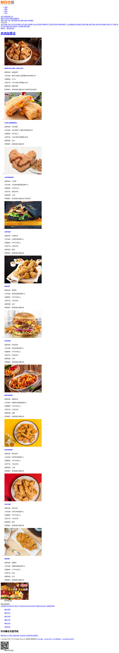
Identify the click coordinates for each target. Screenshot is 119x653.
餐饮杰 (3, 28)
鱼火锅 (98, 24)
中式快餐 (20, 26)
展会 (5, 11)
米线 (90, 24)
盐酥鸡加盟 (7, 558)
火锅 (5, 20)
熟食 (59, 24)
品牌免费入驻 (8, 16)
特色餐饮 (30, 20)
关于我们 (10, 635)
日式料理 (51, 24)
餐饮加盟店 (10, 28)
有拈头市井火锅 (28, 606)
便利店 (15, 26)
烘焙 (25, 20)
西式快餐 (27, 26)
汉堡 (22, 24)
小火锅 (68, 24)
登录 (2, 16)
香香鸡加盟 (7, 286)
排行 (5, 13)
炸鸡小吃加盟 (7, 504)
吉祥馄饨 (4, 606)
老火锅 (34, 24)
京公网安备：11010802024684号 (63, 639)
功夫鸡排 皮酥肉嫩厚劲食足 (10, 122)
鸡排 (25, 24)
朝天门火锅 (18, 606)
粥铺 (7, 26)
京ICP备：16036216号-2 (45, 639)
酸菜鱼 (73, 24)
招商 (5, 7)
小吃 (8, 20)
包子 (111, 24)
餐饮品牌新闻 (14, 18)
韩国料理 (45, 24)
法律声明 (29, 635)
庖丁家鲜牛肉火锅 (39, 606)
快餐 (2, 20)
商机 (5, 9)
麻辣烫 (63, 24)
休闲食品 (79, 24)
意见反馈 (23, 635)
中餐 (12, 20)
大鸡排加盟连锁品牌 (9, 177)
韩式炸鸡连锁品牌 (8, 449)
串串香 (39, 24)
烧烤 (22, 20)
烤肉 (108, 24)
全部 (2, 24)
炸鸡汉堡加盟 (7, 340)
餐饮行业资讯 (5, 18)
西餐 (15, 20)
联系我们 (35, 635)
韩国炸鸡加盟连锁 (8, 395)
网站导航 (16, 635)
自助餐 (30, 24)
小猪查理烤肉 (50, 606)
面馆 (114, 24)
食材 (10, 26)
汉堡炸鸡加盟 (7, 231)
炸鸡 (4, 26)
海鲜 (83, 24)
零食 (93, 24)
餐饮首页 (4, 635)
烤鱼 (87, 24)
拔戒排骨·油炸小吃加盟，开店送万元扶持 (13, 68)
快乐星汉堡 (11, 606)
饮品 (18, 20)
